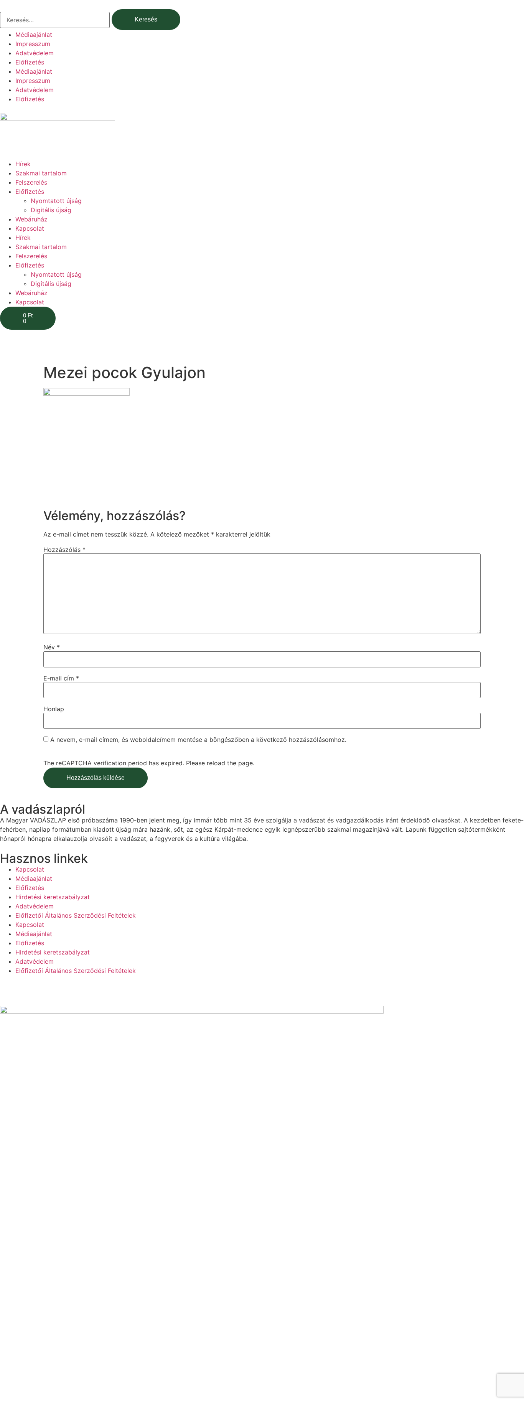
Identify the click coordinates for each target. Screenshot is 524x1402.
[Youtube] (30, 994)
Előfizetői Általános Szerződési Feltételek (75, 915)
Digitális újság (51, 210)
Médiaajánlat (33, 34)
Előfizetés (29, 62)
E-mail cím (61, 678)
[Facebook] (9, 994)
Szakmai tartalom (41, 173)
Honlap (53, 709)
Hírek (23, 164)
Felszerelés (31, 182)
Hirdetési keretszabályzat (52, 897)
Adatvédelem (34, 53)
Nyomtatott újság (56, 201)
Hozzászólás (64, 550)
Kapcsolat (29, 228)
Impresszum (32, 44)
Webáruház (31, 219)
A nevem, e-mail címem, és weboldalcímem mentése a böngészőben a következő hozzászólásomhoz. (198, 740)
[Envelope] (51, 994)
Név (51, 647)
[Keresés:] (55, 20)
